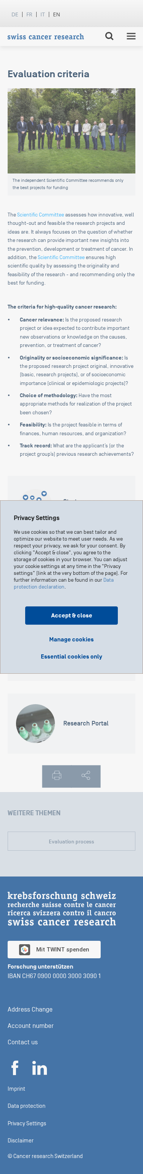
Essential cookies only (71, 656)
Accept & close (71, 615)
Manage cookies (71, 639)
